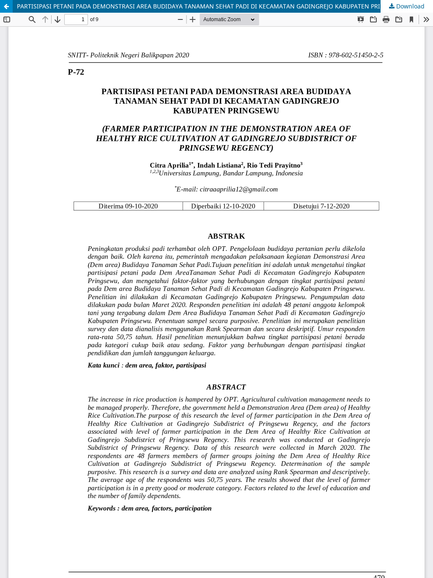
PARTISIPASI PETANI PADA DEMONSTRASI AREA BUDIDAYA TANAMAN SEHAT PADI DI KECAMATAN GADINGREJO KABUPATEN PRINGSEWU (211, 6)
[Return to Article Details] (6, 6)
